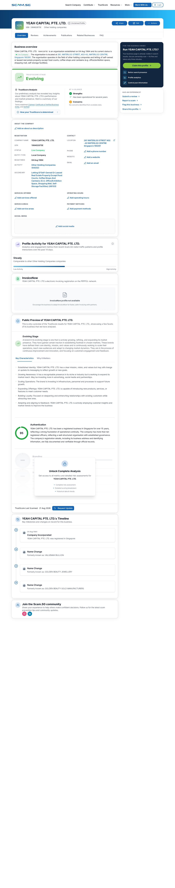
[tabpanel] (65, 386)
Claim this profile (140, 65)
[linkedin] (30, 614)
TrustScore (103, 5)
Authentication (38, 424)
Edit (137, 23)
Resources (115, 5)
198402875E (43, 51)
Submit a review (129, 96)
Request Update (65, 508)
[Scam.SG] (21, 5)
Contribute (88, 5)
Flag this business (130, 104)
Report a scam (129, 100)
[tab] (21, 35)
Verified (26, 107)
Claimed (31, 105)
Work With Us (141, 5)
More (127, 5)
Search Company (73, 5)
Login (159, 5)
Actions (154, 23)
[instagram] (24, 614)
